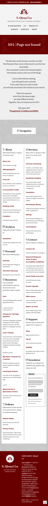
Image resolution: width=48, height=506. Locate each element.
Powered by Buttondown (35, 399)
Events (14, 29)
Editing (28, 214)
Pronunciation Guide (11, 190)
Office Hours (30, 296)
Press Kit (33, 26)
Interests (6, 261)
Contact (25, 29)
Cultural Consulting (33, 164)
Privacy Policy (8, 429)
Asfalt (31, 483)
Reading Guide (8, 206)
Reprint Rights (8, 418)
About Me (6, 161)
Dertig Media (25, 483)
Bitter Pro (32, 467)
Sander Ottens (27, 479)
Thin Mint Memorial (10, 271)
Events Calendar (32, 286)
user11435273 (25, 492)
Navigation (15, 26)
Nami (33, 481)
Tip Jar (28, 339)
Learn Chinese (8, 333)
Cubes (36, 477)
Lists (4, 296)
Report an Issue (32, 306)
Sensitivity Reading (33, 178)
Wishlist (29, 347)
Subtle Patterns (31, 486)
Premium (33, 496)
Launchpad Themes (10, 371)
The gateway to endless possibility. (24, 111)
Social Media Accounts (34, 276)
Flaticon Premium (27, 475)
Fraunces (29, 465)
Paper (34, 479)
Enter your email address (35, 378)
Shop (34, 29)
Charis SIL (27, 469)
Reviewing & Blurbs (33, 204)
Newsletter (7, 238)
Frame (29, 490)
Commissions (31, 227)
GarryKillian (26, 494)
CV (25, 26)
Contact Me (30, 249)
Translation (30, 192)
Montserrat (25, 467)
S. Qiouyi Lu (24, 18)
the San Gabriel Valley (27, 501)
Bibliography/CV (9, 169)
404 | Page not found (24, 44)
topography (35, 492)
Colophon (6, 216)
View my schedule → (36, 2)
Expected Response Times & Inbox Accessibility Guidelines (35, 259)
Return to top (24, 139)
